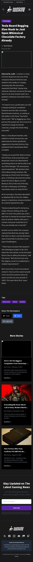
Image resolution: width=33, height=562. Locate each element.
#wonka (22, 302)
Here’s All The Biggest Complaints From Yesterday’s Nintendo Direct (16, 364)
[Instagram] (14, 536)
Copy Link (9, 321)
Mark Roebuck (8, 411)
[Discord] (19, 536)
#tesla (15, 302)
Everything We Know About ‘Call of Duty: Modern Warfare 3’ (16, 407)
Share (19, 316)
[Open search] (3, 9)
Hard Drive (19, 2)
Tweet (8, 316)
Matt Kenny (7, 455)
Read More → (8, 378)
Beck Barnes (8, 46)
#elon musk (6, 302)
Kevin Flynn (7, 367)
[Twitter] (4, 536)
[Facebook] (9, 536)
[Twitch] (28, 536)
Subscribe (16, 508)
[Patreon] (23, 536)
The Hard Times (8, 2)
